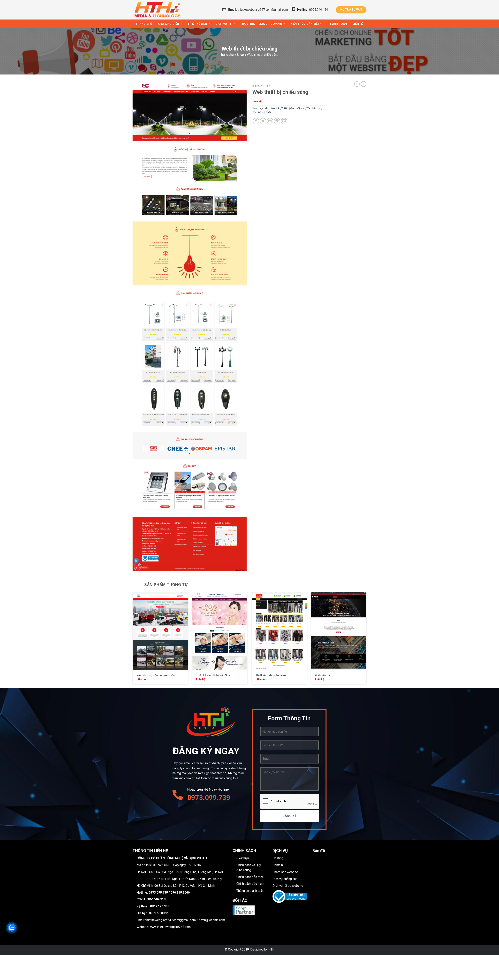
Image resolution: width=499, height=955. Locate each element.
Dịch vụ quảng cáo (285, 879)
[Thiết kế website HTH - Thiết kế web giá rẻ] (159, 10)
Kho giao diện (168, 24)
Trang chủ (144, 24)
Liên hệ (358, 24)
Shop (240, 55)
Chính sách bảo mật (249, 877)
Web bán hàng (314, 108)
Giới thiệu (242, 858)
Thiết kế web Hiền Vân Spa (213, 675)
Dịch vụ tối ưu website (288, 886)
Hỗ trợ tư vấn (351, 9)
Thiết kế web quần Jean (271, 675)
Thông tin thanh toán (250, 891)
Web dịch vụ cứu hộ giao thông (156, 675)
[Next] (366, 639)
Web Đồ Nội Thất (261, 112)
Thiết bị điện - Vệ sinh (293, 108)
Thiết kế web (197, 24)
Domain (278, 865)
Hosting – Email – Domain (262, 24)
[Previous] (133, 639)
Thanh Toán (337, 24)
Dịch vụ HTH (225, 24)
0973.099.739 (208, 798)
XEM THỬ (160, 631)
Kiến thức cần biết (305, 24)
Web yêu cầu (323, 675)
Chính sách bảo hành (250, 884)
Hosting (278, 858)
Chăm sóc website (285, 872)
